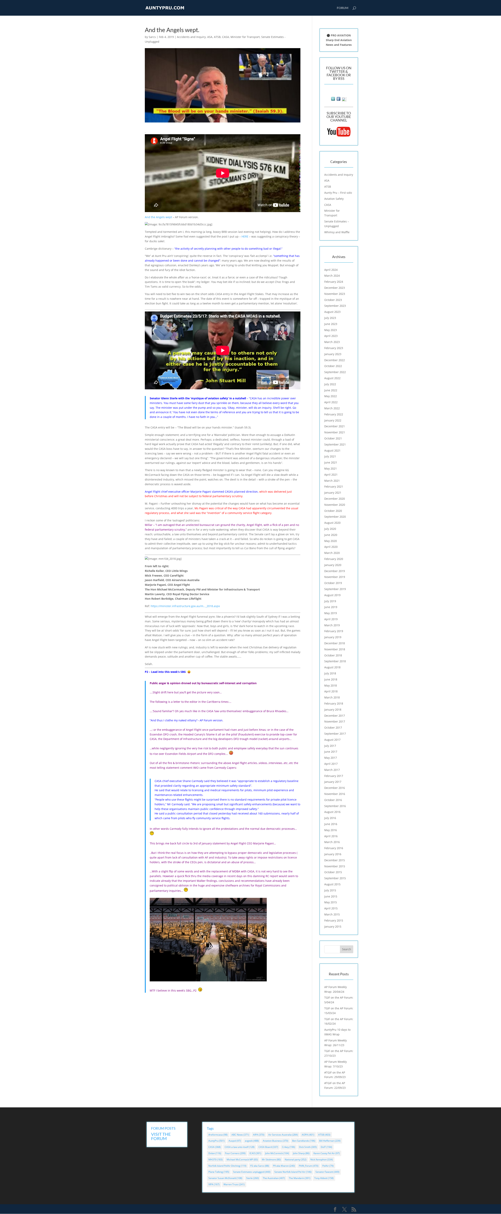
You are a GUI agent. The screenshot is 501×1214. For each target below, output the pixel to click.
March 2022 (332, 408)
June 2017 (330, 751)
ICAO (255, 1153)
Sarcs (152, 37)
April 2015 (331, 908)
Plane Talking (218, 1172)
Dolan (214, 1153)
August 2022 (332, 378)
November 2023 (334, 294)
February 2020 (333, 559)
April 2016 (331, 836)
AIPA (258, 1134)
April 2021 (331, 474)
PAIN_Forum (308, 1165)
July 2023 (330, 318)
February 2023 (333, 348)
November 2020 (334, 505)
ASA (209, 37)
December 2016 (334, 788)
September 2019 (335, 589)
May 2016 (330, 830)
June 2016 (330, 824)
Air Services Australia (283, 1134)
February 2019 (333, 631)
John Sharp (301, 1153)
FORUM (342, 8)
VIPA (214, 1184)
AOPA (308, 1134)
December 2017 (334, 715)
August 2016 (332, 812)
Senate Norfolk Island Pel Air (293, 1172)
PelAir (328, 1165)
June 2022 (330, 390)
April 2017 (331, 764)
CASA (225, 37)
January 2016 (332, 854)
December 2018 (334, 643)
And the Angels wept (159, 217)
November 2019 (334, 577)
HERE (244, 236)
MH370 (215, 1159)
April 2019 (331, 619)
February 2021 (333, 486)
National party (295, 1159)
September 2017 (335, 733)
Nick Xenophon (321, 1159)
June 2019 (330, 607)
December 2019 (334, 571)
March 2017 (332, 770)
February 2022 (333, 414)
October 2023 (333, 300)
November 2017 (334, 721)
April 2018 (331, 691)
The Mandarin (299, 1178)
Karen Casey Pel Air (327, 1153)
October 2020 (333, 511)
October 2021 (333, 438)
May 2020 (330, 541)
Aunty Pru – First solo (338, 192)
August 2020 (332, 523)
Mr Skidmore (271, 1159)
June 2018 (330, 679)
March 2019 (332, 625)
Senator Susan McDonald (225, 1178)
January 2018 (332, 709)
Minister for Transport (245, 37)
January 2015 (332, 926)
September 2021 (335, 444)
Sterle (252, 1178)
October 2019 (333, 583)
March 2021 (332, 480)
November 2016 (334, 794)
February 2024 (333, 281)
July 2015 (330, 890)
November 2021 (334, 432)
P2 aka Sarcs (259, 1165)
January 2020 (332, 565)
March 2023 (332, 342)
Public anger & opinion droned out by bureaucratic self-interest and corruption (203, 683)
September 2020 (335, 516)
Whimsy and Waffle (337, 232)
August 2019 (332, 595)
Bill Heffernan (330, 1140)
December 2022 (334, 360)
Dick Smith (308, 1147)
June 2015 (330, 896)
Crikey (288, 1147)
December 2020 (334, 498)
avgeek (252, 1140)
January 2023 (332, 354)
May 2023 (330, 330)
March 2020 (332, 553)
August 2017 (332, 740)
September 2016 (335, 806)
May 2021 (330, 468)
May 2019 (330, 613)
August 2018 (332, 667)
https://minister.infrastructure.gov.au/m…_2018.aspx (185, 606)
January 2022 (332, 420)
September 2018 (335, 661)
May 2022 (330, 396)
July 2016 (330, 818)
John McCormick (277, 1153)
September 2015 (335, 878)
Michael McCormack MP (242, 1159)
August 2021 (332, 450)
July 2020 (330, 529)
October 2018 (333, 655)
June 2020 (330, 535)
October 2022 (333, 366)
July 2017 (330, 746)
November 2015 (334, 866)
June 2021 (330, 462)
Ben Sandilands (303, 1140)
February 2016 (333, 848)
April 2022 (331, 402)
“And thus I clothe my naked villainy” (173, 720)
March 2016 (332, 842)
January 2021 (332, 492)
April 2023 (331, 336)
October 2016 (333, 800)
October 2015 (333, 872)
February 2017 (333, 776)
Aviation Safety (334, 199)
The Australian (274, 1178)
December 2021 (334, 426)
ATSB (217, 37)
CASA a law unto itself (240, 1147)
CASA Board (268, 1147)
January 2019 (332, 637)
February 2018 (333, 703)
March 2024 (332, 275)
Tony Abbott (324, 1178)
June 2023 (330, 324)
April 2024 (331, 270)
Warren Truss (234, 1184)
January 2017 (332, 782)
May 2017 (330, 758)
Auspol (235, 1140)
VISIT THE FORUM (161, 1136)
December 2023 (334, 288)
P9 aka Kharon (284, 1165)
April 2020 (331, 547)
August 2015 (332, 884)
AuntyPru (216, 1140)
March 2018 (332, 697)
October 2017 (333, 727)
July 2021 (330, 456)
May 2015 (330, 902)
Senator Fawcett (327, 1172)
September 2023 (335, 306)
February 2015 (333, 920)
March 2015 (332, 914)
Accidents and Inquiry (191, 37)
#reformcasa (218, 1134)
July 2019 (330, 601)
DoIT (326, 1147)
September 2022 (335, 372)
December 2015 (334, 860)
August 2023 (332, 312)
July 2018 (330, 673)
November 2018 (334, 649)
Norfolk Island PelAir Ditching (227, 1165)
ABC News (240, 1134)
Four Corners (235, 1153)
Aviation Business (275, 1140)
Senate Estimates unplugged (251, 1172)
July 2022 (330, 384)
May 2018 (330, 685)
